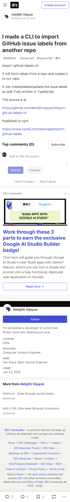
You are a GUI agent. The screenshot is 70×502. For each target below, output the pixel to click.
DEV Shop (46, 463)
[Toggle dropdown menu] (65, 193)
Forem (20, 474)
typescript (45, 58)
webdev (10, 58)
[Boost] (54, 497)
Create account (55, 5)
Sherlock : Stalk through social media (27, 396)
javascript (26, 58)
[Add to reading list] (40, 497)
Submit (15, 170)
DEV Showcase (22, 458)
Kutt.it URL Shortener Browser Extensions (30, 411)
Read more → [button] (35, 286)
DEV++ (44, 442)
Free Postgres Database (23, 463)
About (38, 458)
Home (11, 442)
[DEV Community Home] (14, 5)
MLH (58, 463)
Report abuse (48, 181)
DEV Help (48, 448)
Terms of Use (57, 469)
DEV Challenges (27, 442)
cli (57, 58)
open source (39, 474)
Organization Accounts (45, 453)
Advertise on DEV (19, 453)
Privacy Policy (37, 469)
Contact (50, 458)
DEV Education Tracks (27, 448)
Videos (56, 442)
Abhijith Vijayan (22, 14)
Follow (35, 319)
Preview (34, 170)
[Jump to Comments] (25, 497)
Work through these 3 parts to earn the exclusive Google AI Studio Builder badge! (34, 241)
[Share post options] (64, 496)
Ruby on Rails (35, 481)
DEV (20, 478)
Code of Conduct (24, 181)
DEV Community (14, 429)
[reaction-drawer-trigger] (9, 497)
